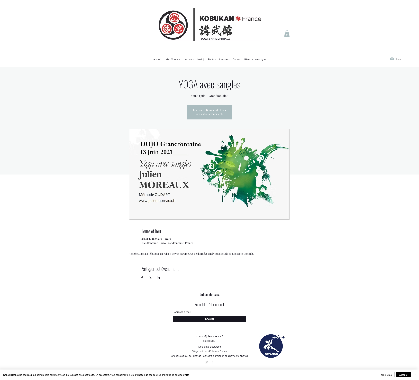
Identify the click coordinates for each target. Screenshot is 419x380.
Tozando (196, 355)
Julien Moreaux (210, 294)
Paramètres (386, 374)
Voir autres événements (209, 114)
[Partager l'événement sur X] (150, 277)
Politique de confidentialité (175, 374)
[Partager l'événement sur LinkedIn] (158, 277)
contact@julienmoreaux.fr (210, 336)
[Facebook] (212, 362)
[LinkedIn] (207, 362)
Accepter (403, 374)
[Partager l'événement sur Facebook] (142, 277)
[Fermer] (415, 374)
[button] (287, 33)
